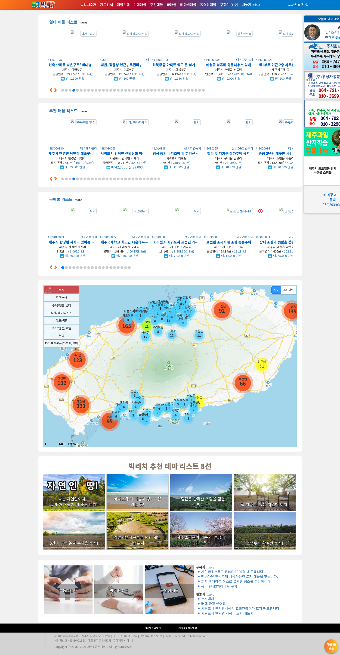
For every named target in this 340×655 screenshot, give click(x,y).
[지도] (276, 290)
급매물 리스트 (65, 199)
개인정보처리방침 (187, 628)
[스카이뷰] (288, 290)
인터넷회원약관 (153, 628)
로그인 (292, 4)
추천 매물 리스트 (68, 110)
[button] (53, 90)
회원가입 (303, 4)
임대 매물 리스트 (68, 22)
